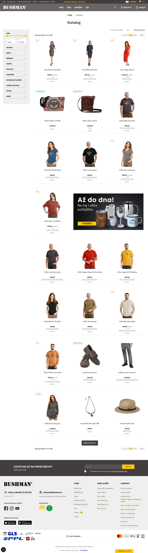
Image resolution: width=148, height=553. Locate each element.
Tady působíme (74, 536)
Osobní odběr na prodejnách (105, 488)
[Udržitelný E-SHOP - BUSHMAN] (49, 508)
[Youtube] (17, 508)
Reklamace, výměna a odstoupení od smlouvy (131, 500)
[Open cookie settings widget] (3, 549)
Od (8, 39)
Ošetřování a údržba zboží (128, 513)
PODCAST (35, 2)
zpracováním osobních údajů (119, 471)
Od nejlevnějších (139, 30)
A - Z (128, 30)
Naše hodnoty (78, 488)
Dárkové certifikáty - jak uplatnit (130, 505)
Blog (4, 2)
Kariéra (76, 496)
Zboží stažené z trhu (103, 504)
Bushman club (11, 2)
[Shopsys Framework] (83, 550)
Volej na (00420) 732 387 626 (20, 492)
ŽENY (69, 7)
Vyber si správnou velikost (128, 509)
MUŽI (61, 7)
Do (19, 39)
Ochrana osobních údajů (127, 517)
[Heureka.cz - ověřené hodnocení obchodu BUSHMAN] (42, 508)
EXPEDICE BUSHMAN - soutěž (47, 2)
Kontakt (76, 516)
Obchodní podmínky (126, 488)
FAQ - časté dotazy (102, 500)
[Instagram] (12, 508)
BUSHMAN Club (78, 492)
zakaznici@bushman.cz (52, 492)
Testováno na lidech (79, 500)
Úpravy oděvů (101, 496)
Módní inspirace (101, 492)
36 (141, 35)
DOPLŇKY (78, 7)
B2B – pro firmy (101, 508)
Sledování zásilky (125, 496)
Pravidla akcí (124, 521)
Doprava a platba (125, 492)
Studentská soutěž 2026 (24, 2)
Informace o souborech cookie (129, 525)
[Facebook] (6, 508)
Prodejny (132, 2)
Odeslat (128, 467)
